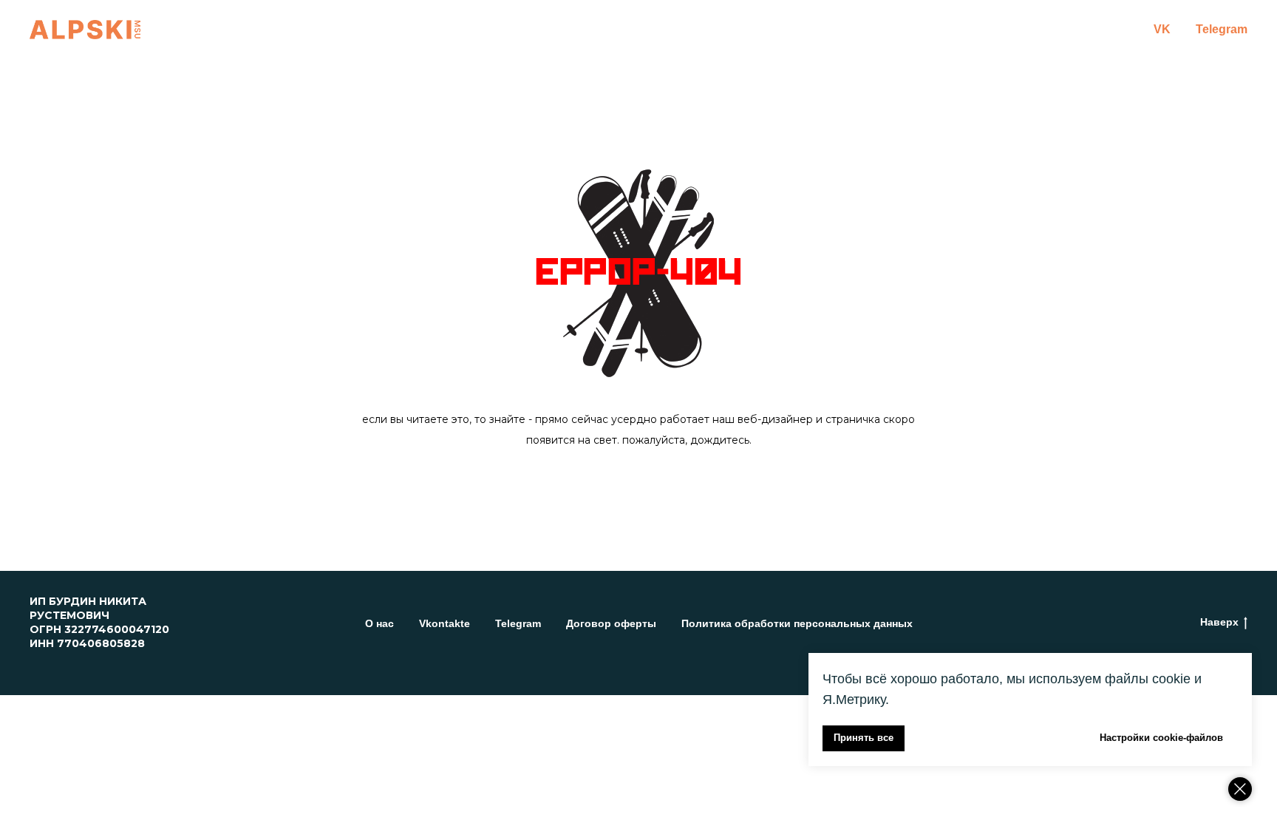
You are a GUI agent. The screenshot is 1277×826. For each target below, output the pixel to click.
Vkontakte (444, 623)
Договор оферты (611, 623)
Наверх (1219, 622)
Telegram (1221, 29)
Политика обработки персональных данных (797, 623)
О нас (379, 623)
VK (1162, 29)
